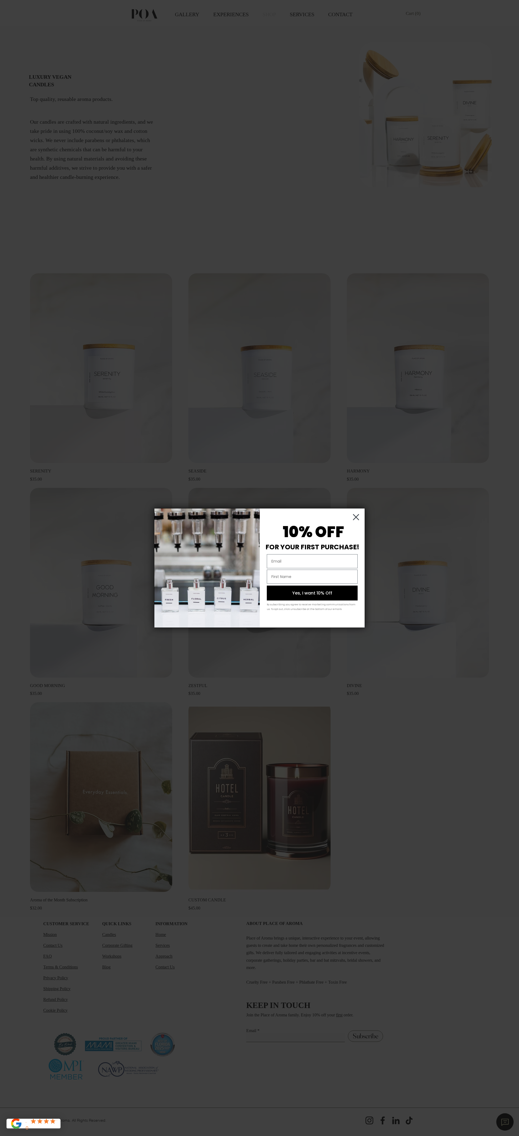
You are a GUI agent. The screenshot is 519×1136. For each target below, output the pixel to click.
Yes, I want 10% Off (312, 593)
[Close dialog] (356, 517)
